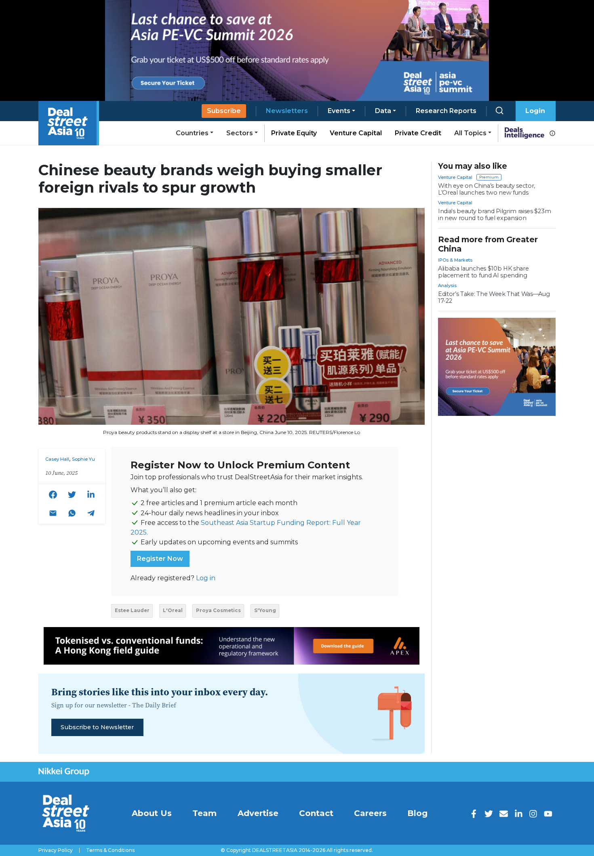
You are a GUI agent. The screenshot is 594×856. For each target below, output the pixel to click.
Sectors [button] (239, 133)
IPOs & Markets (455, 260)
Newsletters (287, 111)
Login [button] (535, 111)
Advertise (258, 813)
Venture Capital (356, 133)
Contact (316, 813)
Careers (370, 813)
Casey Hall (57, 459)
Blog (417, 813)
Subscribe (224, 111)
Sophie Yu (83, 459)
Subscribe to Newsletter (97, 727)
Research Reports (446, 111)
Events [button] (339, 111)
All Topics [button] (470, 133)
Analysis (447, 285)
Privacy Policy (55, 850)
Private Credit (418, 133)
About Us (152, 813)
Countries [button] (192, 133)
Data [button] (383, 111)
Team (204, 813)
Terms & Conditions (110, 850)
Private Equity (294, 133)
